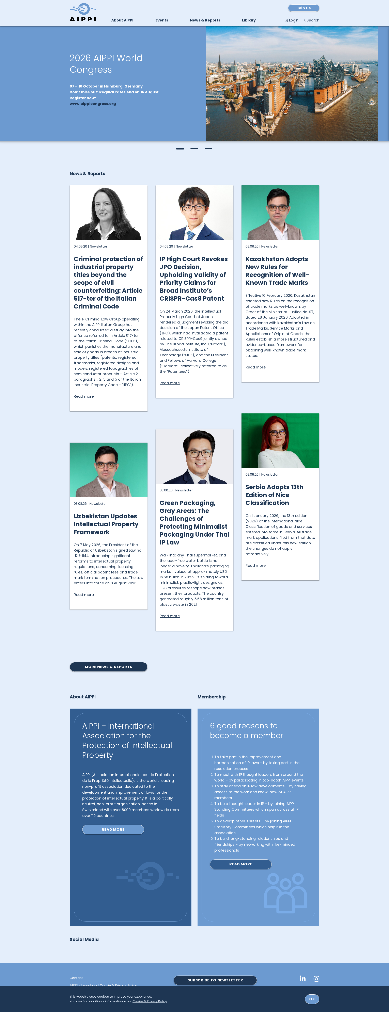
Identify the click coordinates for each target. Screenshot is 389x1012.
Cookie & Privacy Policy (150, 1001)
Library (249, 20)
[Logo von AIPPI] (83, 12)
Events (161, 20)
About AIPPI (122, 20)
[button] (180, 148)
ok (312, 998)
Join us (303, 8)
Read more (113, 829)
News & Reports (205, 20)
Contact (76, 978)
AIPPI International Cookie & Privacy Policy (103, 985)
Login (293, 20)
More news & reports (108, 666)
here (148, 118)
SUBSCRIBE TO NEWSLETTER (215, 980)
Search (313, 20)
